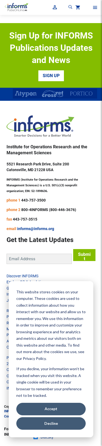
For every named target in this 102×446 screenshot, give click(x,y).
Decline (51, 423)
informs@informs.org (35, 229)
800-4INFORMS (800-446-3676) (48, 210)
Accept (51, 408)
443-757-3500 (33, 200)
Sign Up (51, 75)
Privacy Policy (34, 358)
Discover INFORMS (22, 276)
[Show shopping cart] (77, 8)
